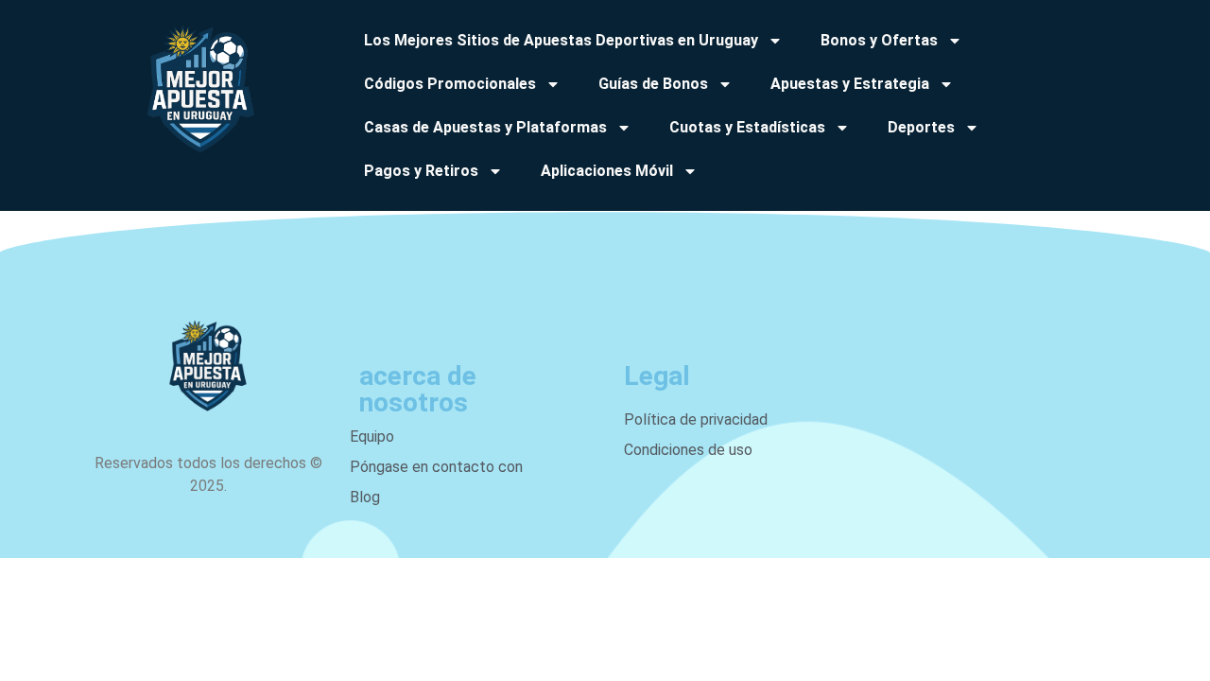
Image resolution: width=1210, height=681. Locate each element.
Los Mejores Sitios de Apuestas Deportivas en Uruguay (561, 40)
